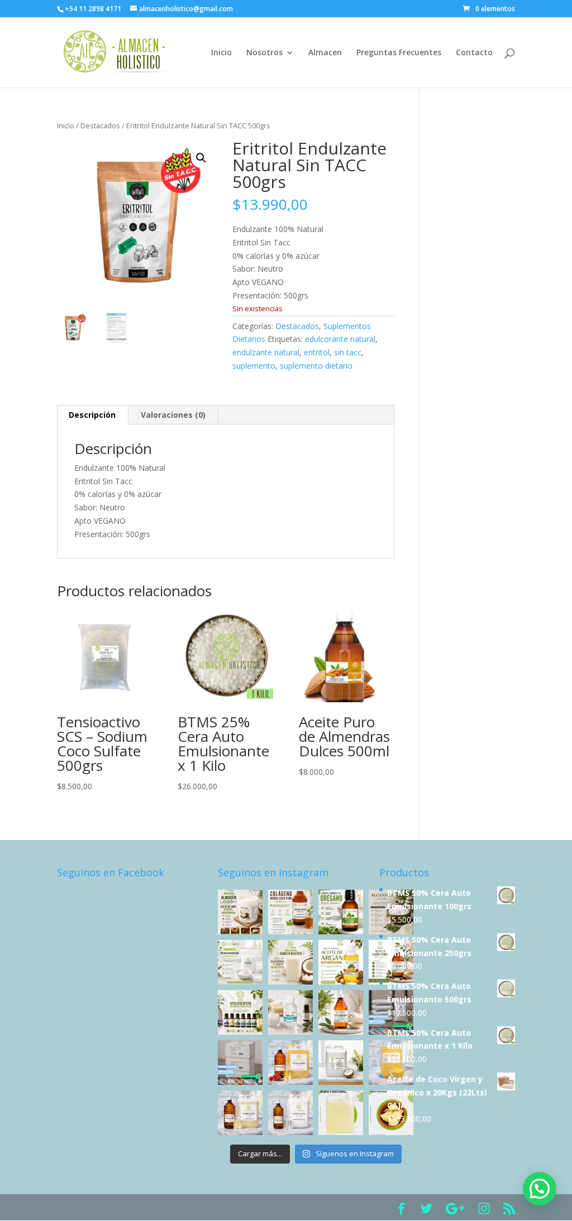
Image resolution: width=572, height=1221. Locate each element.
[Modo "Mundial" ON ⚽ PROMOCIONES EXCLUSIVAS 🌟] (240, 1062)
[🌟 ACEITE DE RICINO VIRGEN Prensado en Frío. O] (290, 1062)
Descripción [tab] (92, 414)
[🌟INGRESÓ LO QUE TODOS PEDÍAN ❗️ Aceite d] (240, 912)
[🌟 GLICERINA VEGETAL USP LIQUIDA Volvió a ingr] (290, 1112)
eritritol (317, 352)
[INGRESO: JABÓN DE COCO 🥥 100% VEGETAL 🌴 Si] (290, 962)
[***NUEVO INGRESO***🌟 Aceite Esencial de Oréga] (340, 912)
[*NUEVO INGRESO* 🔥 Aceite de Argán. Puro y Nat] (340, 962)
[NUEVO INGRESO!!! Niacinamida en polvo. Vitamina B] (240, 962)
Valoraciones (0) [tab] (173, 414)
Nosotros (264, 53)
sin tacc (347, 352)
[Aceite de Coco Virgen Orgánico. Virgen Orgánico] (340, 1062)
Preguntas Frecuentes (398, 53)
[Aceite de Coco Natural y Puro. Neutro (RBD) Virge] (340, 1112)
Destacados (100, 125)
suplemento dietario (316, 365)
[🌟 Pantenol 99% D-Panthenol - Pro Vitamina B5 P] (290, 1012)
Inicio (221, 53)
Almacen (325, 53)
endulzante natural (265, 352)
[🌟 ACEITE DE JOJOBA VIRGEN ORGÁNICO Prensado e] (340, 1012)
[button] (201, 158)
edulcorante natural (340, 339)
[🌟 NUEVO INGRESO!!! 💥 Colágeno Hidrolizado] (290, 912)
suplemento (253, 365)
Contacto (474, 53)
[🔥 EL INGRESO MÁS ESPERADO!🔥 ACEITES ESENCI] (240, 1012)
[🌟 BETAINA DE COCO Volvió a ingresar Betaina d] (240, 1112)
